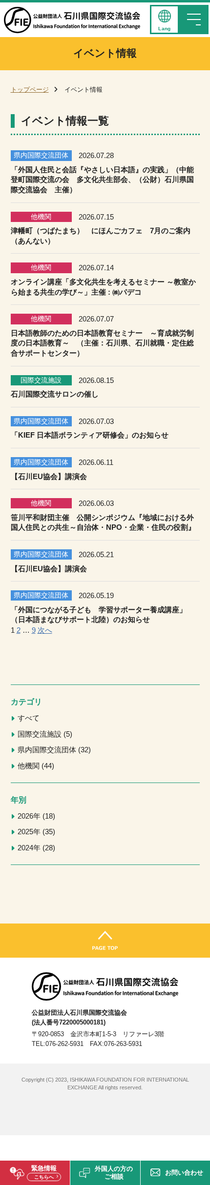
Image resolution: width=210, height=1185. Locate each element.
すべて (29, 718)
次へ (45, 630)
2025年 (35, 832)
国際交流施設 (44, 734)
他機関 (35, 766)
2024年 (35, 848)
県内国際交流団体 (53, 750)
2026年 (35, 816)
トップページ (30, 89)
